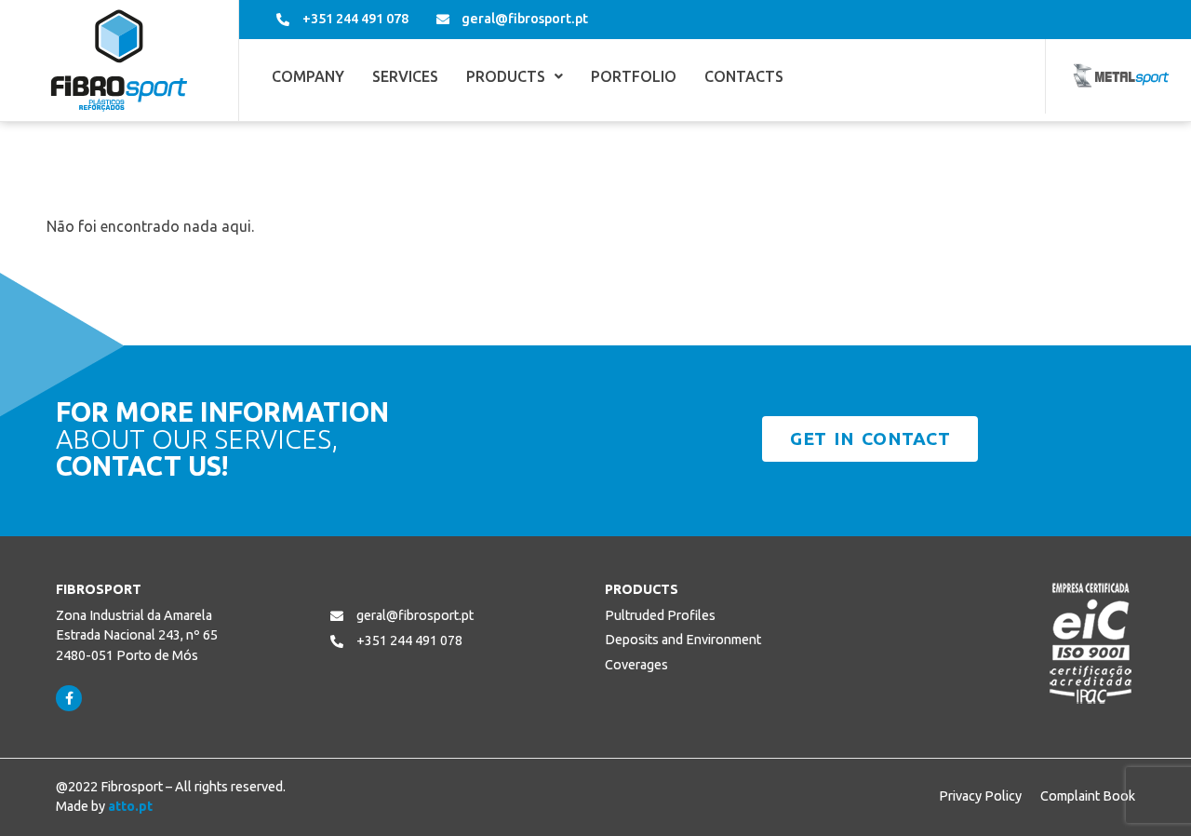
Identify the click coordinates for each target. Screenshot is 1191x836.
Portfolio (633, 76)
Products (505, 76)
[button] (514, 76)
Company (308, 76)
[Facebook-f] (69, 698)
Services (405, 76)
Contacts (743, 76)
